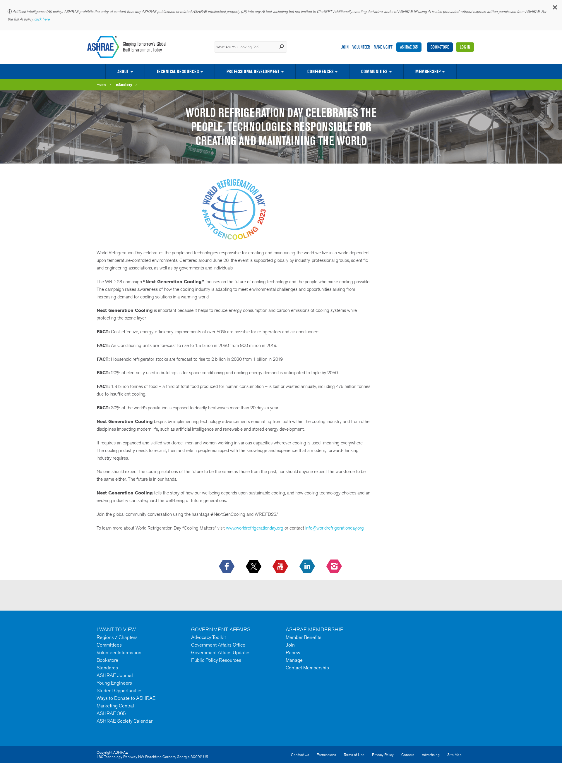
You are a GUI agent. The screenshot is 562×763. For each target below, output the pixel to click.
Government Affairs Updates (221, 652)
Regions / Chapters (117, 637)
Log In (465, 47)
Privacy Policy (383, 754)
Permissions (326, 754)
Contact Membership (307, 668)
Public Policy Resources (216, 660)
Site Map (454, 754)
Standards (107, 668)
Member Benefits (303, 637)
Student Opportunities (120, 690)
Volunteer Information (119, 652)
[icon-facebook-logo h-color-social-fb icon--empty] (227, 566)
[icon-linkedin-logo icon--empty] (308, 566)
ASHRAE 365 (409, 47)
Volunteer (361, 47)
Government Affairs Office (218, 645)
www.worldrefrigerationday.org (254, 528)
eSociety (124, 84)
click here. (42, 19)
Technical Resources (178, 71)
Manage (294, 660)
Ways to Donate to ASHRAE (126, 698)
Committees (109, 645)
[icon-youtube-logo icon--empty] (281, 566)
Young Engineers (114, 683)
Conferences (320, 71)
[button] (554, 8)
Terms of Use (354, 754)
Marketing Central (115, 706)
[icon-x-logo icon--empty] (254, 566)
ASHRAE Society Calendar (125, 721)
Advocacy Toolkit (208, 637)
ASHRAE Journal (115, 675)
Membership (428, 71)
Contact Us (300, 754)
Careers (407, 754)
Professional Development (253, 71)
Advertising (431, 754)
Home (101, 84)
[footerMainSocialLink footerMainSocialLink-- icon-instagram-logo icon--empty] (335, 566)
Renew (293, 652)
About (122, 71)
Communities (374, 71)
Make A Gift (383, 47)
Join (345, 47)
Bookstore (440, 47)
